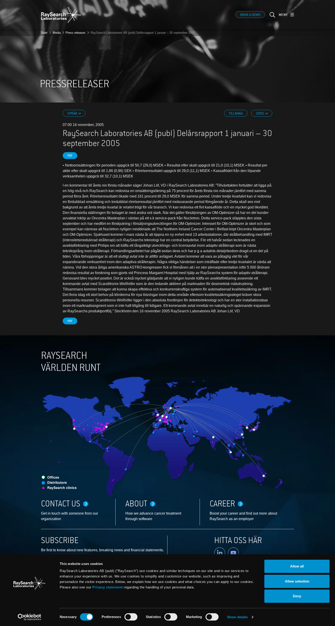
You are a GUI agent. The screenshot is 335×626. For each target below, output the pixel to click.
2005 (260, 113)
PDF (69, 156)
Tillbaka (236, 113)
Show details (237, 617)
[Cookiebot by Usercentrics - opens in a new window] (29, 617)
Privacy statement (107, 587)
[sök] (272, 17)
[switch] (130, 617)
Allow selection (297, 581)
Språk (72, 113)
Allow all (297, 566)
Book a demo (250, 15)
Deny (297, 596)
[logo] (61, 15)
